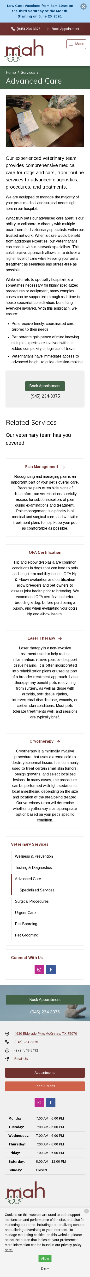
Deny (45, 1268)
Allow (45, 1258)
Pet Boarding (26, 924)
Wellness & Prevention (34, 856)
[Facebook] (51, 969)
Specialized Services (36, 890)
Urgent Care (25, 913)
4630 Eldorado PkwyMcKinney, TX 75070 (45, 1033)
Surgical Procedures (32, 901)
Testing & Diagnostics (33, 868)
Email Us (21, 1059)
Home (11, 72)
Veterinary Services (29, 844)
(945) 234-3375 (45, 396)
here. (9, 1250)
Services (28, 72)
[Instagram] (39, 969)
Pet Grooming (26, 935)
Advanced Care (28, 879)
